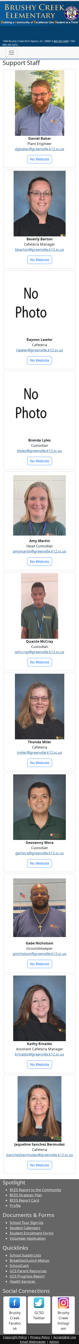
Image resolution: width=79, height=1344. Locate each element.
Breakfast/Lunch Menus (29, 1260)
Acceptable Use (64, 1337)
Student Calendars (25, 1227)
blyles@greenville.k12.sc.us (39, 450)
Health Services (23, 1281)
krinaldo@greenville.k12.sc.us (39, 1054)
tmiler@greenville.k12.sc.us (39, 752)
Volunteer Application (28, 1238)
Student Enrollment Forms (32, 1233)
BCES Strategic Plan (26, 1195)
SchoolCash (19, 1265)
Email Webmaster (33, 1342)
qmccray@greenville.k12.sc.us (39, 651)
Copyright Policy (15, 1337)
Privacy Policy (40, 1337)
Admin (54, 1342)
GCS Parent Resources (28, 1271)
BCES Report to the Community (35, 1189)
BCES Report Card (24, 1200)
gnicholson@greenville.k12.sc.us (39, 953)
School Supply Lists (25, 1255)
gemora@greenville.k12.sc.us (39, 853)
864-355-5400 (61, 41)
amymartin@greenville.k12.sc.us (39, 551)
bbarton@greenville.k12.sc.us (39, 249)
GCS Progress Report (27, 1276)
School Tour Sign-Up (26, 1222)
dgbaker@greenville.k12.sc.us (39, 149)
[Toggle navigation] (11, 52)
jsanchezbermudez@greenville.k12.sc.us (39, 1154)
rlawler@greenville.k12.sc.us (39, 350)
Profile (15, 1205)
